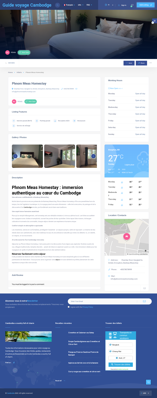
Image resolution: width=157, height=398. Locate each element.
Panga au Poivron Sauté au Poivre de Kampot (83, 353)
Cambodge (28, 207)
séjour (57, 260)
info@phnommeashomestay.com (124, 279)
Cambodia (10, 393)
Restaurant (81, 121)
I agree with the (81, 307)
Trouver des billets (122, 364)
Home (10, 72)
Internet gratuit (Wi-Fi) (24, 121)
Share (142, 63)
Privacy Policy (88, 307)
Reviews (11, 63)
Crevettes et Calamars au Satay (81, 333)
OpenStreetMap (134, 254)
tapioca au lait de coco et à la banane (83, 363)
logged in (25, 284)
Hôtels (19, 72)
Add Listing (144, 5)
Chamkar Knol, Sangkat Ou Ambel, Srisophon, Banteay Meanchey (36, 89)
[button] (93, 156)
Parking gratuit (45, 121)
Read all (58, 381)
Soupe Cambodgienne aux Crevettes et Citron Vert (84, 342)
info (79, 5)
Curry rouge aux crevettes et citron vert (84, 372)
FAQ (88, 5)
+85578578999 (68, 89)
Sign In (123, 5)
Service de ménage (23, 126)
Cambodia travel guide (122, 369)
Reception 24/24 (63, 121)
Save (130, 63)
